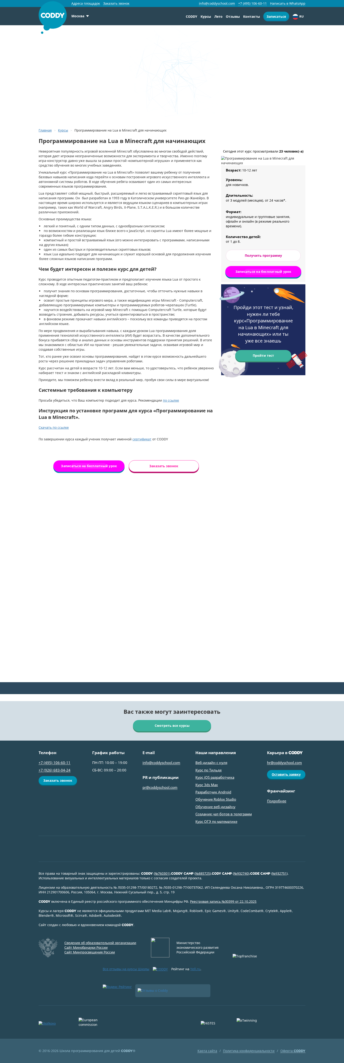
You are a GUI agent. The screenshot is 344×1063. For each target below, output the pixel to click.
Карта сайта (207, 1051)
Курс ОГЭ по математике (216, 821)
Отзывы (233, 16)
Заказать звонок (116, 3)
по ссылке (171, 400)
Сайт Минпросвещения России (89, 952)
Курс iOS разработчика (214, 777)
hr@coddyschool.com (284, 762)
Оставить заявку (286, 774)
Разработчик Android (213, 792)
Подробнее (276, 801)
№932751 (279, 873)
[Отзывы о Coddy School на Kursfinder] (172, 990)
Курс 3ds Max (206, 784)
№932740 (241, 873)
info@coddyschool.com (217, 3)
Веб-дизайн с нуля (211, 762)
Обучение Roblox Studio (215, 799)
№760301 (162, 873)
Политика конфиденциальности (248, 1051)
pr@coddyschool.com (160, 787)
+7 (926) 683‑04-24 (54, 770)
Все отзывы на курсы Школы (126, 969)
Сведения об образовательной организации (100, 943)
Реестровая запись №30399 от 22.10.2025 (223, 901)
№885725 (202, 873)
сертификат (141, 439)
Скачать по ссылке (54, 427)
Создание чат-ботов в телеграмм (223, 814)
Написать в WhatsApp (287, 3)
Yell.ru (195, 969)
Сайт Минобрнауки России (86, 947)
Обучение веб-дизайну (215, 806)
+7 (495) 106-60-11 (252, 3)
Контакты (251, 16)
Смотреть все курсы (172, 725)
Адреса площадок (85, 3)
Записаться (276, 16)
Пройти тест (263, 355)
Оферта (292, 1051)
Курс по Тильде (208, 770)
